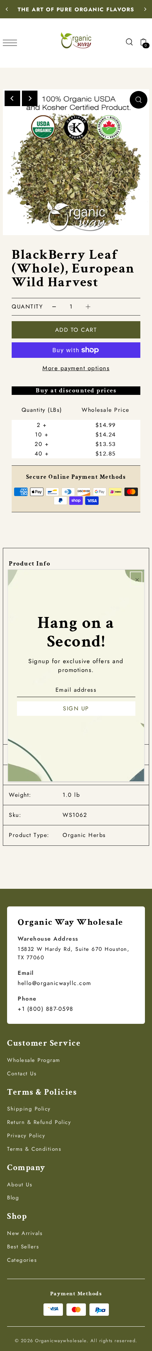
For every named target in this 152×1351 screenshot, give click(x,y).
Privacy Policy (26, 1135)
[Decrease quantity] (54, 306)
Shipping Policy (29, 1109)
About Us (19, 1184)
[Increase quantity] (88, 306)
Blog (13, 1198)
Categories (22, 1260)
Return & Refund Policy (39, 1122)
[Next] (145, 9)
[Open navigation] (12, 42)
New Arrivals (24, 1233)
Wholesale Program (33, 1060)
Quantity (27, 306)
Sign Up (76, 708)
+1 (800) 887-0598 (46, 1009)
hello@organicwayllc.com (55, 983)
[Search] (129, 41)
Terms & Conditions (34, 1149)
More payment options (76, 368)
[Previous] (7, 9)
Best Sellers (23, 1247)
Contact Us (21, 1073)
